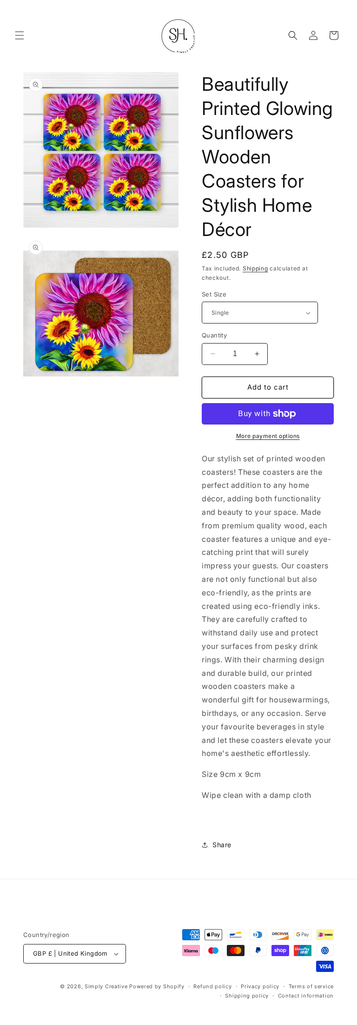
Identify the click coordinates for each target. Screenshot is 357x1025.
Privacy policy (260, 986)
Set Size (214, 294)
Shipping (255, 268)
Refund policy (212, 986)
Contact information (306, 995)
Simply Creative (106, 986)
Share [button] (221, 845)
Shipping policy (247, 995)
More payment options (268, 435)
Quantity (214, 335)
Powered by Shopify (157, 986)
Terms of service (311, 986)
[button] (19, 35)
